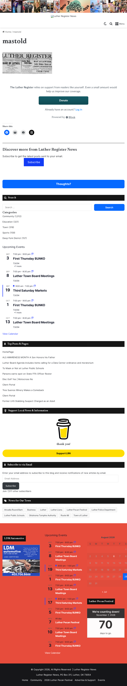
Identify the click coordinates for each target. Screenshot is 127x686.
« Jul (104, 591)
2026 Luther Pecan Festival (58, 680)
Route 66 (65, 515)
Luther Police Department (103, 509)
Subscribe (34, 162)
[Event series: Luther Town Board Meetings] (32, 271)
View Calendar (10, 333)
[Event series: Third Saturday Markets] (34, 286)
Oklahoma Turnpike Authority (42, 515)
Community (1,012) (11, 216)
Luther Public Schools (14, 515)
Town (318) (8, 227)
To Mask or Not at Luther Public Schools (23, 368)
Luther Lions (56, 509)
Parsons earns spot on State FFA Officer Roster (27, 373)
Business (31, 509)
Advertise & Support (85, 680)
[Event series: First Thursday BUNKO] (32, 254)
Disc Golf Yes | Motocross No (17, 379)
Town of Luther (80, 515)
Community (36, 680)
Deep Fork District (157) (14, 238)
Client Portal (8, 384)
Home (7, 31)
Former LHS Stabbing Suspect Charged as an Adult (28, 401)
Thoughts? (63, 184)
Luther (43, 509)
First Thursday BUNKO (29, 258)
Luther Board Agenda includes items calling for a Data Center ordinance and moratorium (47, 362)
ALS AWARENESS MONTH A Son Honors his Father (28, 357)
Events (101, 680)
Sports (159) (8, 232)
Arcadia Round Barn (13, 509)
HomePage (8, 352)
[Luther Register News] (63, 16)
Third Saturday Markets (30, 290)
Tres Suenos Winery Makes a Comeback (23, 390)
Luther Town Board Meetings (33, 276)
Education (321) (10, 221)
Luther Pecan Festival (77, 509)
